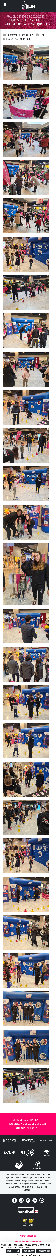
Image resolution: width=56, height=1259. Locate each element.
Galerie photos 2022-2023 (26, 16)
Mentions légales (28, 1235)
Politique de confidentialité (28, 1241)
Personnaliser (44, 1251)
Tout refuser (28, 1251)
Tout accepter (13, 1251)
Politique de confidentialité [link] (28, 1255)
